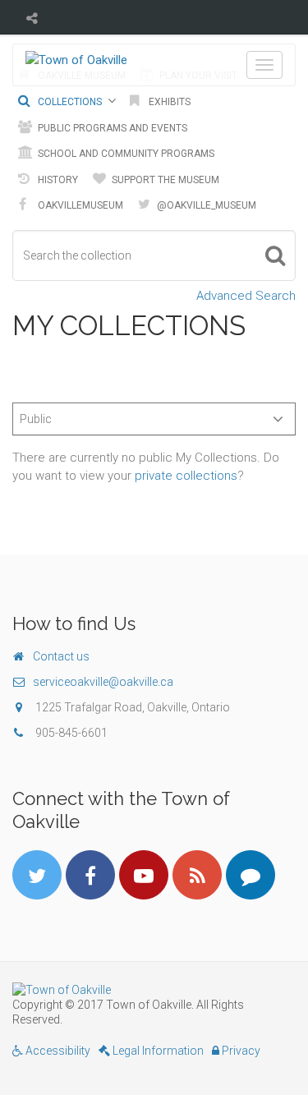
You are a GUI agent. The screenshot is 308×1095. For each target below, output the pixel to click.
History (56, 180)
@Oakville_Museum (205, 205)
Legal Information (157, 1050)
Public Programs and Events (111, 128)
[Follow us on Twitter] (37, 874)
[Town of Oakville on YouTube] (143, 874)
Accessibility (56, 1050)
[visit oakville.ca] (154, 989)
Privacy (239, 1050)
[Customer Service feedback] (250, 874)
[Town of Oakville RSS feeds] (197, 874)
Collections (68, 102)
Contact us (61, 656)
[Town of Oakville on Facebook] (90, 874)
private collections (186, 475)
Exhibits (168, 102)
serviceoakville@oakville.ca (103, 681)
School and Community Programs (124, 153)
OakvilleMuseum (79, 205)
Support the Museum (164, 180)
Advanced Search (246, 295)
